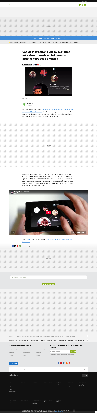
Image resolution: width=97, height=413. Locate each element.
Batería (44, 42)
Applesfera (11, 386)
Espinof (34, 384)
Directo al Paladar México (48, 400)
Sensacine (34, 382)
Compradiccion (70, 386)
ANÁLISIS (15, 5)
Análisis (24, 350)
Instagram (82, 5)
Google (41, 246)
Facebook (34, 64)
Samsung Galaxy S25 (23, 340)
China (29, 42)
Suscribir (73, 351)
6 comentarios (28, 64)
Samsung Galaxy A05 (51, 340)
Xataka (10, 382)
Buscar (85, 369)
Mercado (38, 352)
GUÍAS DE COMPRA (60, 5)
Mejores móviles (62, 340)
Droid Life (29, 239)
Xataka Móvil (12, 384)
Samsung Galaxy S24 (79, 340)
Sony (71, 42)
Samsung (55, 42)
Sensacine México (36, 400)
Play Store (30, 246)
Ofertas (34, 42)
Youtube (85, 5)
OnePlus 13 (70, 340)
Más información (59, 411)
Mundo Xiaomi (12, 391)
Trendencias (70, 382)
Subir (84, 375)
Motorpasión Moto (60, 384)
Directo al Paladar (48, 382)
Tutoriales (11, 352)
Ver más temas (13, 363)
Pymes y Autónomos (81, 384)
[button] (29, 103)
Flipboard (80, 5)
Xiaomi (49, 42)
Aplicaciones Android (41, 350)
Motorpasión (58, 382)
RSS (67, 363)
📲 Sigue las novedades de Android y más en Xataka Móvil (47, 38)
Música (35, 246)
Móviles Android (13, 350)
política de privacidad (69, 354)
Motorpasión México (58, 400)
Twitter (87, 5)
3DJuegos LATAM (24, 400)
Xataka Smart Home (12, 388)
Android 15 (42, 340)
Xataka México (12, 400)
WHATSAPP (71, 5)
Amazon (76, 42)
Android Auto (26, 358)
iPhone (39, 42)
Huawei (11, 355)
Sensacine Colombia (34, 402)
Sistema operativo (64, 42)
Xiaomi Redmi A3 (34, 340)
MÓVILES (22, 5)
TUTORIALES (49, 5)
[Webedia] (85, 1)
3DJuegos (23, 382)
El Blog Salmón (82, 382)
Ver (49, 284)
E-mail (40, 64)
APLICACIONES (32, 5)
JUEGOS (41, 5)
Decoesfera (70, 384)
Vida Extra (23, 384)
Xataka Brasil (12, 402)
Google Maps (23, 42)
